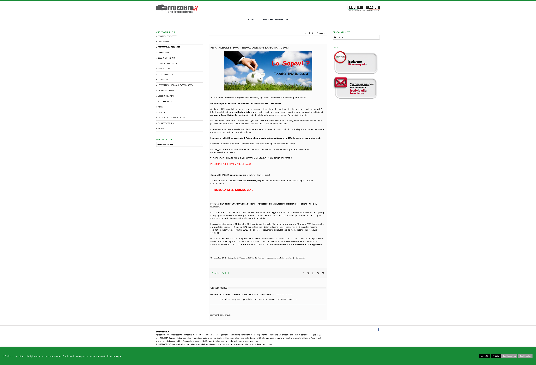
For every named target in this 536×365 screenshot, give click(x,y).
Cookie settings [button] (509, 356)
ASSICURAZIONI (164, 41)
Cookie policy (525, 356)
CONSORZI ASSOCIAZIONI (168, 63)
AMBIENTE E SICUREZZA (167, 36)
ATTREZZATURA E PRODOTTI (169, 47)
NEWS (160, 107)
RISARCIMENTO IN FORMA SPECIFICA (172, 118)
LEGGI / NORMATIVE (256, 258)
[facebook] (378, 329)
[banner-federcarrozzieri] (364, 5)
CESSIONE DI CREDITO (166, 58)
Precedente (308, 33)
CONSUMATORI (164, 69)
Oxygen (161, 112)
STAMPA (161, 128)
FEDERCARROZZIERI (165, 74)
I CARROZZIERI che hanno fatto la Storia (175, 85)
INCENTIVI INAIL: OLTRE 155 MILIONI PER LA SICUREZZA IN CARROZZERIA (240, 295)
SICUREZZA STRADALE (166, 123)
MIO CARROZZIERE (165, 101)
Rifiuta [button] (496, 356)
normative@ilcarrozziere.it (222, 152)
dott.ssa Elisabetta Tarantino (281, 258)
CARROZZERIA (242, 258)
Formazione (163, 79)
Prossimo (321, 33)
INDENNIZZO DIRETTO (166, 90)
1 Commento (300, 258)
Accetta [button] (484, 356)
